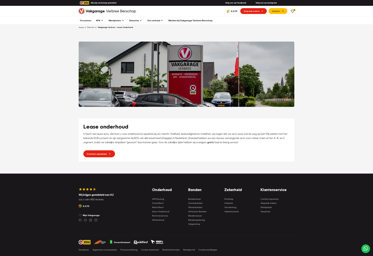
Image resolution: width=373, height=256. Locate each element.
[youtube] (85, 220)
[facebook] (80, 220)
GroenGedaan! (122, 242)
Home (81, 27)
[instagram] (90, 220)
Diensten (91, 27)
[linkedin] (95, 220)
